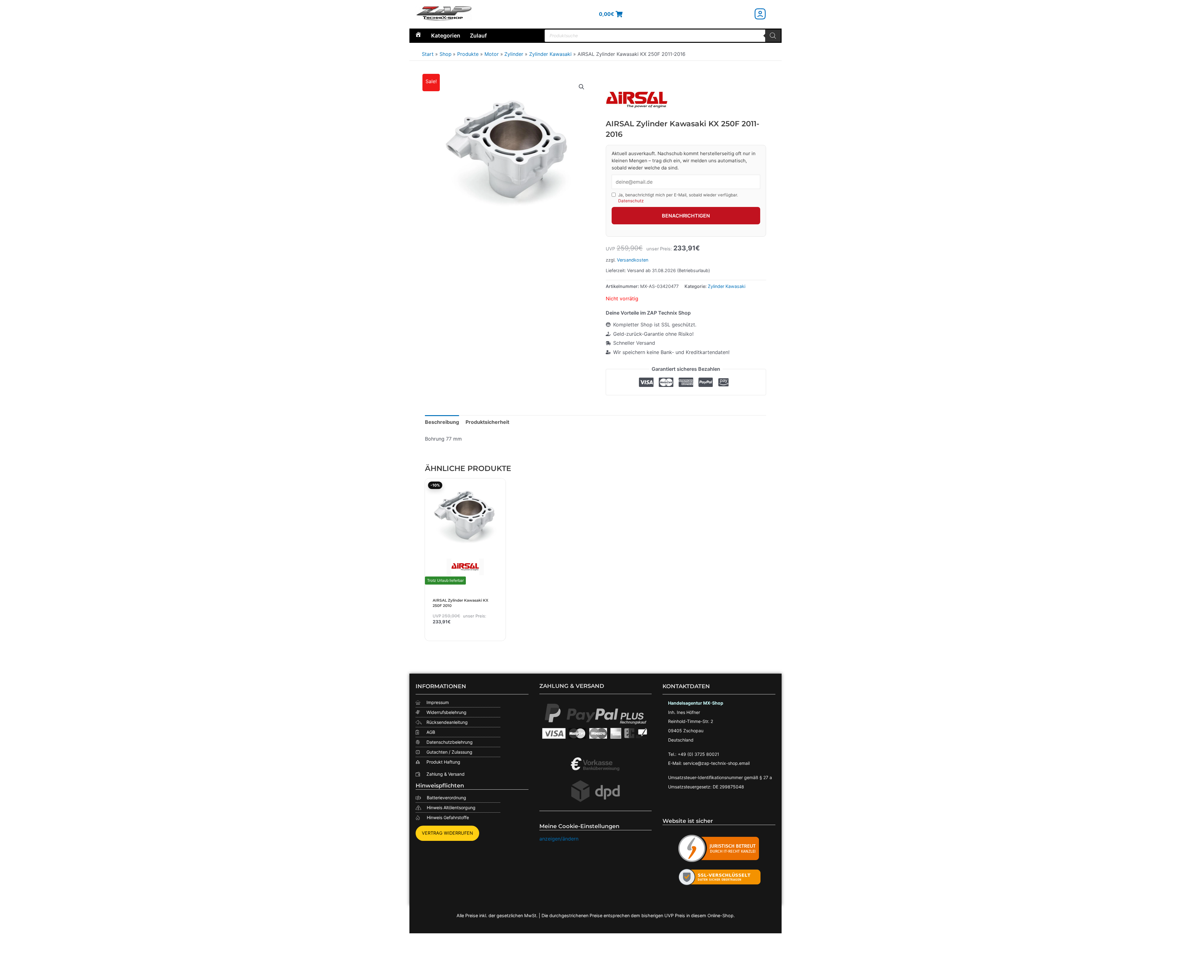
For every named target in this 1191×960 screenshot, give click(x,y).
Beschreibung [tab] (442, 422)
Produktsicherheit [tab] (487, 422)
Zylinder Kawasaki (726, 286)
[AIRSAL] (637, 100)
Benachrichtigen (686, 216)
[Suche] (773, 35)
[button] (581, 86)
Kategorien (445, 35)
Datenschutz (631, 200)
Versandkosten (632, 259)
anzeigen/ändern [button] (558, 839)
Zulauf (478, 35)
